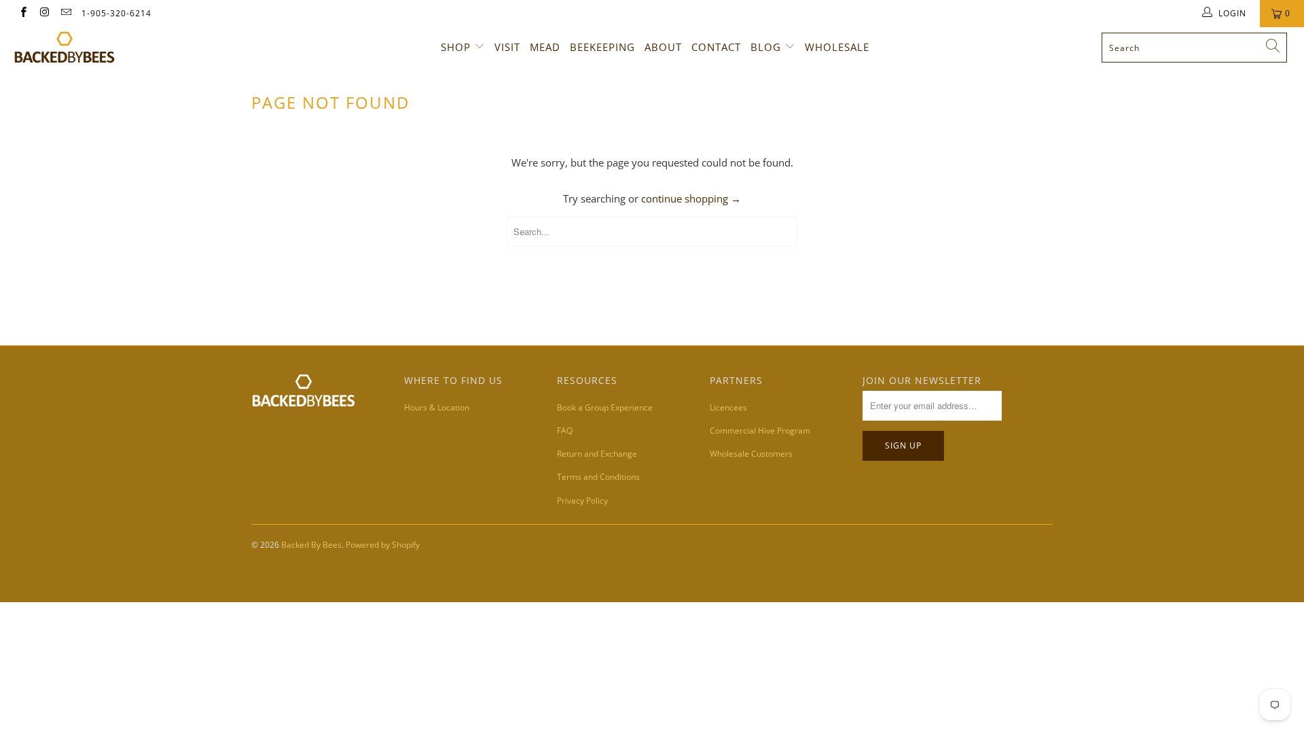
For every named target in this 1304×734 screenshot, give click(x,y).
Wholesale (837, 47)
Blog (765, 47)
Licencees (728, 407)
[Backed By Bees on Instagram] (44, 13)
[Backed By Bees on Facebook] (23, 13)
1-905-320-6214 (116, 13)
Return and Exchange (597, 453)
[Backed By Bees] (111, 47)
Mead (545, 47)
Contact (716, 47)
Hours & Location (436, 407)
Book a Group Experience (605, 407)
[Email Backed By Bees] (65, 13)
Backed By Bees (311, 544)
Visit (507, 47)
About (663, 47)
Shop (456, 47)
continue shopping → (691, 198)
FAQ (565, 430)
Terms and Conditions (598, 477)
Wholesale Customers (751, 453)
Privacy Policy (582, 500)
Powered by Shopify (383, 544)
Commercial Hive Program (760, 430)
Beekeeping (602, 47)
